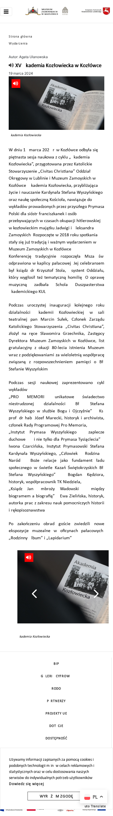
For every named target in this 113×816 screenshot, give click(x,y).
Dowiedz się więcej (26, 784)
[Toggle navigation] (6, 11)
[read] (11, 66)
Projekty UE (56, 713)
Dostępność (56, 738)
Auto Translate (94, 806)
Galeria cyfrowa (56, 676)
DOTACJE (56, 726)
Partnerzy (56, 701)
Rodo (56, 689)
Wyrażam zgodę (56, 796)
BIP (56, 664)
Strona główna (20, 36)
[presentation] (34, 593)
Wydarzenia (18, 43)
